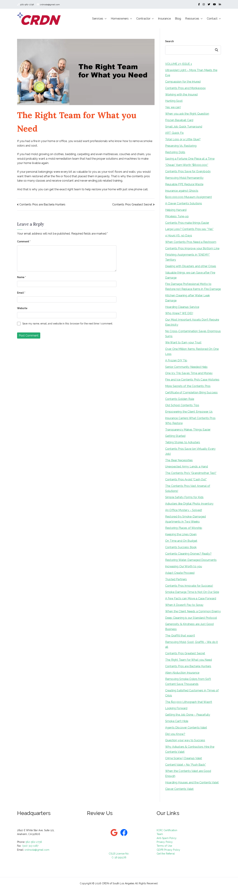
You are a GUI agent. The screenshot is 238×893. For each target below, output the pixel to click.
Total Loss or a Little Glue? (183, 139)
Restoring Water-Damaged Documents (191, 560)
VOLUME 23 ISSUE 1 (178, 64)
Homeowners (120, 18)
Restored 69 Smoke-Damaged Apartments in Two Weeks (185, 519)
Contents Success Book (181, 547)
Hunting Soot (174, 100)
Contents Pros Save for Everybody (188, 171)
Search (169, 41)
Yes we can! (173, 107)
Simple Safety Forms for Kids (184, 497)
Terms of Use (164, 845)
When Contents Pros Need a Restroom (190, 242)
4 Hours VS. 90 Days (178, 235)
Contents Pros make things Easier (187, 222)
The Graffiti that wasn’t (180, 635)
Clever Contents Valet (179, 789)
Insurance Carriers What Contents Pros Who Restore (190, 420)
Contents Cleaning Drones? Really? (188, 553)
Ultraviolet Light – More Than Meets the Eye (191, 72)
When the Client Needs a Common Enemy (193, 611)
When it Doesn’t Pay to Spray (184, 605)
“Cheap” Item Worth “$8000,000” (186, 165)
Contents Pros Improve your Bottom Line (192, 248)
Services (97, 18)
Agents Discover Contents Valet (186, 727)
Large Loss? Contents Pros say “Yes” (189, 229)
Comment (23, 241)
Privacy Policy (165, 842)
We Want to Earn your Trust (183, 342)
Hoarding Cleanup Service (182, 307)
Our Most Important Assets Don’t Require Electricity (192, 322)
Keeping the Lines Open (181, 534)
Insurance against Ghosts (181, 190)
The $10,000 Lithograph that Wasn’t (188, 702)
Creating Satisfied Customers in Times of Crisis (192, 693)
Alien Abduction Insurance (182, 672)
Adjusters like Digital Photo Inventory (189, 503)
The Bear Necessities (179, 460)
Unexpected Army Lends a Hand (186, 466)
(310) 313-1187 (30, 845)
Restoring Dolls (175, 152)
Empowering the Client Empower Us (189, 411)
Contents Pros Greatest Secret (132, 204)
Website (22, 308)
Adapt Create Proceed (179, 572)
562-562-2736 (27, 4)
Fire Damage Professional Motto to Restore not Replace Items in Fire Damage (193, 286)
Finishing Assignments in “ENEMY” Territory (187, 257)
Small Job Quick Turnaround (183, 126)
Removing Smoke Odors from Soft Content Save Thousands (188, 681)
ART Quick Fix (174, 133)
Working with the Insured (181, 94)
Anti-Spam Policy (166, 838)
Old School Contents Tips (182, 405)
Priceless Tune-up (177, 216)
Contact (212, 18)
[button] (105, 18)
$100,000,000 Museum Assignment (188, 197)
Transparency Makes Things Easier (187, 429)
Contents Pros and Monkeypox (185, 88)
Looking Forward (176, 708)
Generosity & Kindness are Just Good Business (189, 626)
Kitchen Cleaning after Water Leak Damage (187, 298)
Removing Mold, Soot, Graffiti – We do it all (191, 644)
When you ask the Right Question (187, 113)
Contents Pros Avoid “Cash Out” (186, 479)
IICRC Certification (167, 830)
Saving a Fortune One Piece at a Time (189, 158)
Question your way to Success (185, 740)
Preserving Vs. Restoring (181, 145)
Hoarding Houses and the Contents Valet (192, 782)
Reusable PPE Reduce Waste (184, 184)
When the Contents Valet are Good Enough (188, 773)
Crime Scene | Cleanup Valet (183, 758)
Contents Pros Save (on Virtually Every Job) (190, 451)
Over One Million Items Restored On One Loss (192, 351)
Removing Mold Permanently (184, 177)
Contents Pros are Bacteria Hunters (42, 204)
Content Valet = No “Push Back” (185, 764)
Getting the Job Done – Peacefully (187, 714)
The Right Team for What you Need (188, 659)
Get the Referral (166, 853)
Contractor (143, 18)
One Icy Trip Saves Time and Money (189, 373)
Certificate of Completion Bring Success (191, 392)
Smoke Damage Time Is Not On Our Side (192, 592)
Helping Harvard (175, 210)
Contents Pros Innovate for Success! (189, 585)
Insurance (164, 18)
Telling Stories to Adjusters (182, 442)
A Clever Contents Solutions (183, 203)
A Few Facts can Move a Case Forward (190, 598)
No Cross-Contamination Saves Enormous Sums (193, 333)
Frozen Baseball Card (179, 120)
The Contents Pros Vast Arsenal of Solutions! (187, 488)
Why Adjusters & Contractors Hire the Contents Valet (189, 749)
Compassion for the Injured (183, 81)
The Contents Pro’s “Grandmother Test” (190, 473)
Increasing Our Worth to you (183, 566)
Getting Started (175, 436)
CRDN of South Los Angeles (118, 883)
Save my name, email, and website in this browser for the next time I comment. (67, 323)
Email (21, 292)
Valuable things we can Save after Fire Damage (190, 275)
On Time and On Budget (181, 540)
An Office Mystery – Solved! (183, 510)
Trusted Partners (176, 579)
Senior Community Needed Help (186, 367)
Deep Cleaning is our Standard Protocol (191, 617)
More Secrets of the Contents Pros (187, 386)
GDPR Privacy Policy (168, 849)
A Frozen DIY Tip (176, 360)
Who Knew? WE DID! (179, 313)
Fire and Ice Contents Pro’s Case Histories (192, 379)
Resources (192, 18)
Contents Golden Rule (179, 399)
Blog (178, 18)
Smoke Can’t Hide (176, 721)
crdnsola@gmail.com (50, 4)
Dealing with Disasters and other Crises (190, 266)
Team (160, 834)
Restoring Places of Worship (183, 528)
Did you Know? (175, 734)
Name (21, 277)
